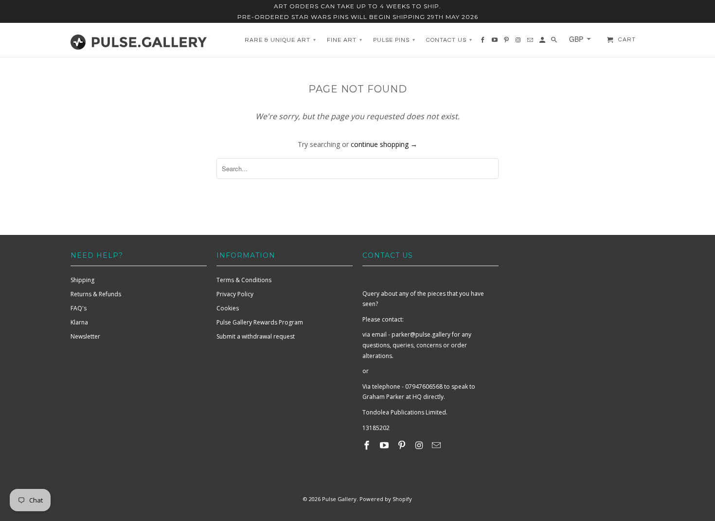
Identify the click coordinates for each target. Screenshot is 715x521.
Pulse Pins (394, 40)
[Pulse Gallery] (139, 40)
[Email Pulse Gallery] (437, 445)
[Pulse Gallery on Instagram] (419, 445)
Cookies (227, 308)
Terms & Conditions (243, 280)
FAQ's (79, 308)
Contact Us (449, 40)
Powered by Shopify (385, 499)
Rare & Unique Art (280, 40)
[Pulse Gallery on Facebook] (367, 445)
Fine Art (344, 40)
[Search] (554, 42)
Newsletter (85, 336)
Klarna (79, 322)
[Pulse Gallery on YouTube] (385, 445)
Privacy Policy (234, 294)
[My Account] (543, 42)
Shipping (82, 280)
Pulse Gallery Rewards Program (259, 322)
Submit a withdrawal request (255, 336)
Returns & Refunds (96, 294)
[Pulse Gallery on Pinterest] (402, 445)
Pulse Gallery (339, 499)
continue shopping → (384, 144)
